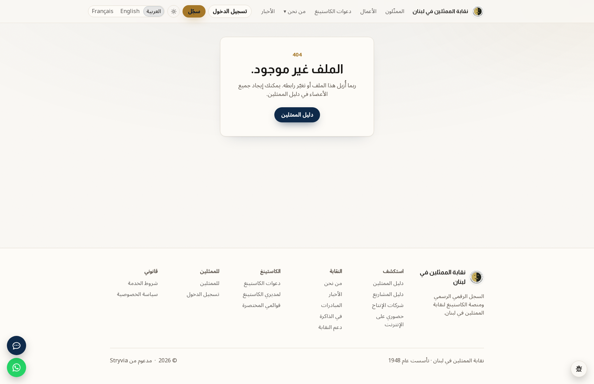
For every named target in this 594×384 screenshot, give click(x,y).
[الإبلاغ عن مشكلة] (579, 369)
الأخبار (268, 11)
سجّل (194, 11)
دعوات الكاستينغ (333, 11)
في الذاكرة (331, 316)
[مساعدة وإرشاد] (16, 345)
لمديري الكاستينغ (261, 294)
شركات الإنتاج (388, 305)
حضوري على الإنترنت (390, 320)
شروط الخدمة (143, 283)
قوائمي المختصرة (261, 305)
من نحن (295, 11)
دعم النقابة (330, 327)
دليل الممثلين (297, 115)
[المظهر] (173, 11)
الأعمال (368, 11)
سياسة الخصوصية (137, 294)
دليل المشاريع (388, 294)
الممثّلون (394, 11)
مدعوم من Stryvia (131, 360)
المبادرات (331, 305)
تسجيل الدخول (230, 11)
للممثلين (209, 283)
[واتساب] (16, 367)
